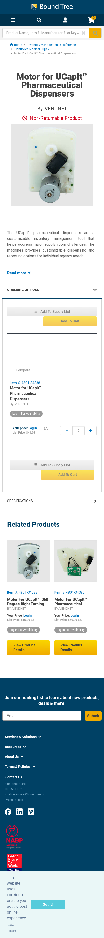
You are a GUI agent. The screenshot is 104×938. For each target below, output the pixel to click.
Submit (93, 716)
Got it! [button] (48, 904)
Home (18, 44)
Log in (33, 428)
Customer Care (15, 783)
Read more (17, 273)
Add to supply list (54, 311)
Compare (23, 370)
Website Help (14, 799)
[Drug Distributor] (14, 836)
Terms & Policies (20, 767)
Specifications (20, 501)
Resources (15, 747)
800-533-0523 (14, 789)
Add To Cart (70, 321)
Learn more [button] (13, 927)
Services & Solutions (23, 737)
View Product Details (24, 647)
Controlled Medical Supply (32, 49)
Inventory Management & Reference (52, 44)
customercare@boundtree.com (26, 794)
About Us (14, 757)
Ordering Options (23, 290)
